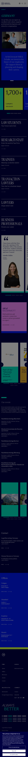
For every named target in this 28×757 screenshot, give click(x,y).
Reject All (14, 750)
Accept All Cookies (14, 754)
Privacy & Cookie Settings (14, 747)
